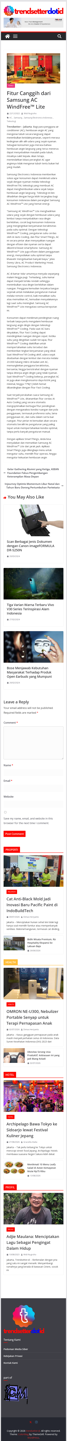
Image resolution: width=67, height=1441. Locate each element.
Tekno (11, 85)
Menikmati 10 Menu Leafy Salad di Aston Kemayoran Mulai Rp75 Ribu (41, 1168)
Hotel (10, 1117)
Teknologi (11, 121)
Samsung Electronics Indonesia (38, 117)
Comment (11, 722)
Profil (10, 1229)
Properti (12, 892)
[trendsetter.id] (7, 36)
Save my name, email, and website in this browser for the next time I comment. (28, 821)
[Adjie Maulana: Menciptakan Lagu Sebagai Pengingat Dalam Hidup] (33, 1208)
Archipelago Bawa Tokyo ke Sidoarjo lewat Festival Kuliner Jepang (32, 1129)
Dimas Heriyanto (31, 917)
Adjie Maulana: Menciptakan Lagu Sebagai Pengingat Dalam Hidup (33, 1242)
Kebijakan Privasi (13, 1356)
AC (10, 117)
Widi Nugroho (30, 113)
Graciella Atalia (30, 1142)
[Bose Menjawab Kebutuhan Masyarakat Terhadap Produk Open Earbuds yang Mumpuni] (33, 633)
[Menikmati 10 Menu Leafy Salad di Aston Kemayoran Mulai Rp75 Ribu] (14, 1170)
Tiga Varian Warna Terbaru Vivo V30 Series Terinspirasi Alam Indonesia (30, 609)
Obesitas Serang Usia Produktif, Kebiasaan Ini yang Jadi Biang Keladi (43, 1055)
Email (8, 781)
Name (8, 765)
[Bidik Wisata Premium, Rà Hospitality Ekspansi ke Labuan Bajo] (14, 945)
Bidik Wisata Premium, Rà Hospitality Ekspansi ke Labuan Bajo (41, 943)
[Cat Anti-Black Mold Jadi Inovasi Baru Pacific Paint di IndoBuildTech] (33, 871)
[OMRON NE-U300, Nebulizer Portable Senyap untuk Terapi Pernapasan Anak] (33, 983)
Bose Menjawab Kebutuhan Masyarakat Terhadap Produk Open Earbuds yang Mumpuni (29, 672)
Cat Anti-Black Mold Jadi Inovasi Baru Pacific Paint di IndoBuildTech (32, 904)
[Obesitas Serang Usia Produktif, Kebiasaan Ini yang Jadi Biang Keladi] (14, 1057)
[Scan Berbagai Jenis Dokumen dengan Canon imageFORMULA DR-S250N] (33, 506)
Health (11, 1004)
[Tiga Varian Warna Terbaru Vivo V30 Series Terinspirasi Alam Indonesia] (33, 569)
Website (8, 796)
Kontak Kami (11, 1362)
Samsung (18, 117)
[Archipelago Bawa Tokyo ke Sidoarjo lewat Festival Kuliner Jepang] (33, 1096)
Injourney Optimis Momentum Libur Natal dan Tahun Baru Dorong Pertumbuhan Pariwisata (32, 485)
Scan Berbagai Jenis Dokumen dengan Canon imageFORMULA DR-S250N (30, 545)
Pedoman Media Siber (16, 1349)
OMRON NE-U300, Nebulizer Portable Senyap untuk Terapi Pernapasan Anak (32, 1017)
